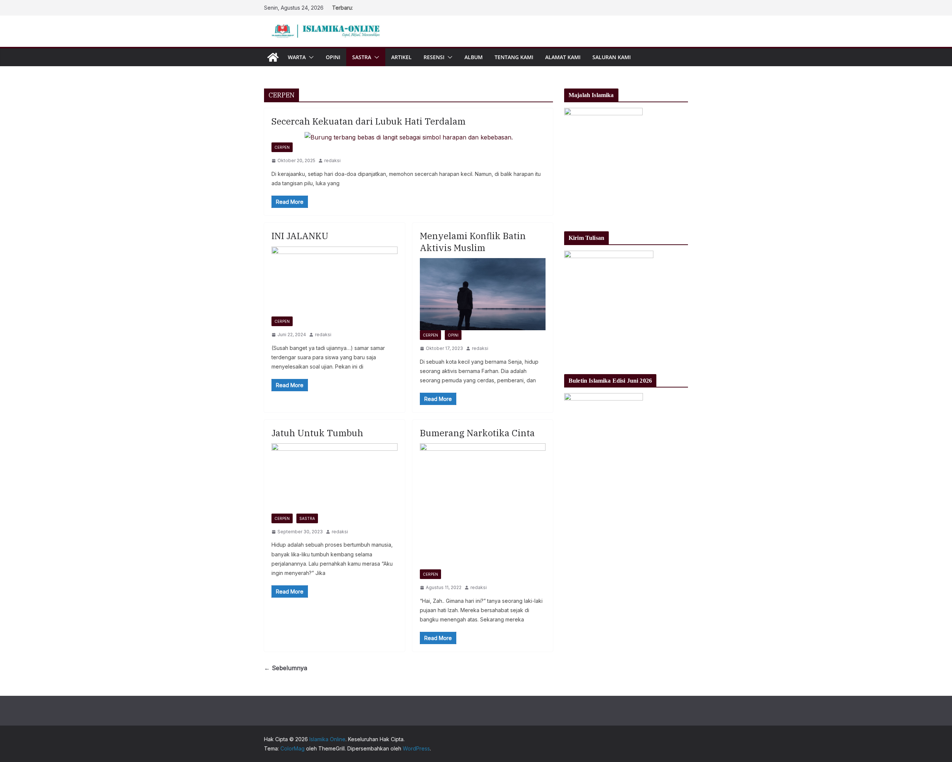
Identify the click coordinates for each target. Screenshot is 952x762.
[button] (310, 57)
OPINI (333, 57)
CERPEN (282, 147)
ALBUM (473, 57)
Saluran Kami (611, 57)
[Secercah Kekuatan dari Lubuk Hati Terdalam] (408, 137)
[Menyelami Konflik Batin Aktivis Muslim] (483, 294)
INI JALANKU (299, 236)
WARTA (297, 57)
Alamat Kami (562, 57)
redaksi (332, 160)
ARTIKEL (401, 57)
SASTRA (361, 57)
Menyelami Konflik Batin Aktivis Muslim (473, 241)
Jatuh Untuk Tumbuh (317, 433)
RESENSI (434, 57)
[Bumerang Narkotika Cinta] (483, 506)
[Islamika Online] (273, 57)
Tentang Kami (514, 57)
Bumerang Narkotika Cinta (477, 433)
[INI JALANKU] (334, 281)
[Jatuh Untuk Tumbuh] (334, 478)
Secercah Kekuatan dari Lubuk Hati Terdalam (368, 121)
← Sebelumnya (285, 668)
